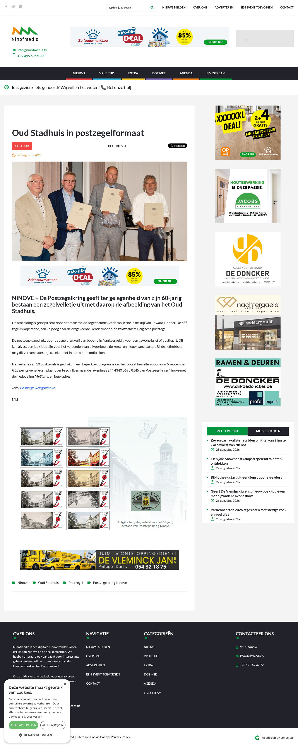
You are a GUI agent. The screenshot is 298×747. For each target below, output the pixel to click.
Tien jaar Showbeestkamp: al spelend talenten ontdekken (246, 461)
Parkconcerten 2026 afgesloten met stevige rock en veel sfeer (248, 512)
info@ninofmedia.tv (32, 50)
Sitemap (82, 737)
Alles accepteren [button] (23, 725)
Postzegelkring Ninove (37, 388)
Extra (133, 73)
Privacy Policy (120, 737)
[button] (37, 735)
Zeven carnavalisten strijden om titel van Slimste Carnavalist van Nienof (248, 442)
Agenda (186, 73)
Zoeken (152, 7)
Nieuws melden (174, 7)
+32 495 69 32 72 (30, 56)
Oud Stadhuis (48, 582)
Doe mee (159, 73)
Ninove (22, 582)
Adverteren (224, 7)
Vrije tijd (106, 73)
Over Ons (200, 7)
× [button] (65, 684)
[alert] (37, 711)
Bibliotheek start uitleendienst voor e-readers (246, 477)
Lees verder (34, 716)
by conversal (278, 737)
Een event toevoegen (257, 7)
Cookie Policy (99, 737)
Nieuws (79, 73)
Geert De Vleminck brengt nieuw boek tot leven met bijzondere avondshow (248, 493)
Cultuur (22, 146)
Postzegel (76, 582)
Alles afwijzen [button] (52, 725)
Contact (287, 7)
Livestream (216, 73)
